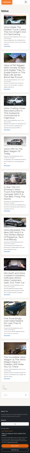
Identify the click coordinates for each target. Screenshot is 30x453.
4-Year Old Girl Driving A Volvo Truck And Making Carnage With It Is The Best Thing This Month (14, 193)
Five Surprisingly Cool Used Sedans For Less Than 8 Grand (13, 322)
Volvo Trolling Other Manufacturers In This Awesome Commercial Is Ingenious (14, 113)
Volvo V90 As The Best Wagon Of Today (13, 151)
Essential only (15, 449)
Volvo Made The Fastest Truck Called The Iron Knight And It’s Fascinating (15, 31)
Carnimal (6, 2)
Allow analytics (15, 445)
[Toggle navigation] (25, 2)
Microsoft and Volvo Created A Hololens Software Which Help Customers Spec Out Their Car (14, 278)
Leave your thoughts (9, 157)
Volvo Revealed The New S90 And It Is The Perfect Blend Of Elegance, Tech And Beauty (14, 235)
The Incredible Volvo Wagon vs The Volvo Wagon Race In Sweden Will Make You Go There (15, 362)
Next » (5, 389)
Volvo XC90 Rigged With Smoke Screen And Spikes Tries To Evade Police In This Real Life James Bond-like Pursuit (14, 71)
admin (20, 37)
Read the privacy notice (13, 442)
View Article (7, 46)
